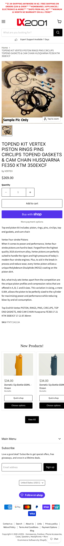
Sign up (50, 467)
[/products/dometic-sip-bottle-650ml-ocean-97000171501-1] (18, 364)
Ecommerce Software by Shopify (32, 540)
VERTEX (9, 171)
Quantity (6, 185)
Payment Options (49, 527)
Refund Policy (9, 527)
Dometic (7, 391)
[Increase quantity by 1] (30, 192)
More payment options (32, 222)
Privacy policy (51, 523)
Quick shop (18, 398)
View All (32, 419)
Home (5, 47)
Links (39, 523)
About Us (30, 523)
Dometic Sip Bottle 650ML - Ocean (18, 386)
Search (19, 523)
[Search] (57, 32)
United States (30, 482)
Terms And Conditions (28, 527)
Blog (32, 530)
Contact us (7, 523)
